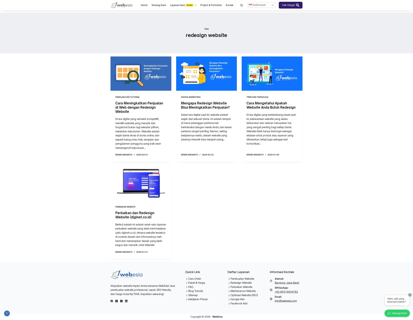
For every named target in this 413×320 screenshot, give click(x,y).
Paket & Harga (196, 282)
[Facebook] (112, 301)
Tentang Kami (158, 5)
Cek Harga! (288, 5)
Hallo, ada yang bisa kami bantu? (398, 299)
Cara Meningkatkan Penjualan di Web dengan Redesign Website (139, 107)
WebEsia (217, 316)
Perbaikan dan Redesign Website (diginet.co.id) (134, 215)
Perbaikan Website (125, 207)
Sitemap (193, 295)
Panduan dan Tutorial (127, 97)
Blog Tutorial (195, 291)
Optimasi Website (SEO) (244, 295)
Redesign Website (241, 282)
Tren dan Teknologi (257, 97)
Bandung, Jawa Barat (287, 282)
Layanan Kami (181, 5)
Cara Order (194, 278)
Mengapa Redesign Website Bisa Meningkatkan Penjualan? (205, 105)
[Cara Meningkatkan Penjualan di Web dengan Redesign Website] (141, 73)
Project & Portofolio (211, 5)
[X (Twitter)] (116, 301)
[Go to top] (7, 313)
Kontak (229, 5)
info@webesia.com (286, 300)
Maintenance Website (243, 291)
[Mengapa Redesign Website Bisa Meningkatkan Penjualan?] (206, 73)
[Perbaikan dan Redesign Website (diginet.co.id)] (141, 183)
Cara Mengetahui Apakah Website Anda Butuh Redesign (271, 105)
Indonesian (259, 5)
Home (144, 5)
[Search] (241, 5)
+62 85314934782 (286, 291)
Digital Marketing (191, 97)
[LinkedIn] (126, 301)
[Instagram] (121, 301)
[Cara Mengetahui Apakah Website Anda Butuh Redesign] (272, 73)
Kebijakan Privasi (197, 299)
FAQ (190, 287)
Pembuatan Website (242, 278)
